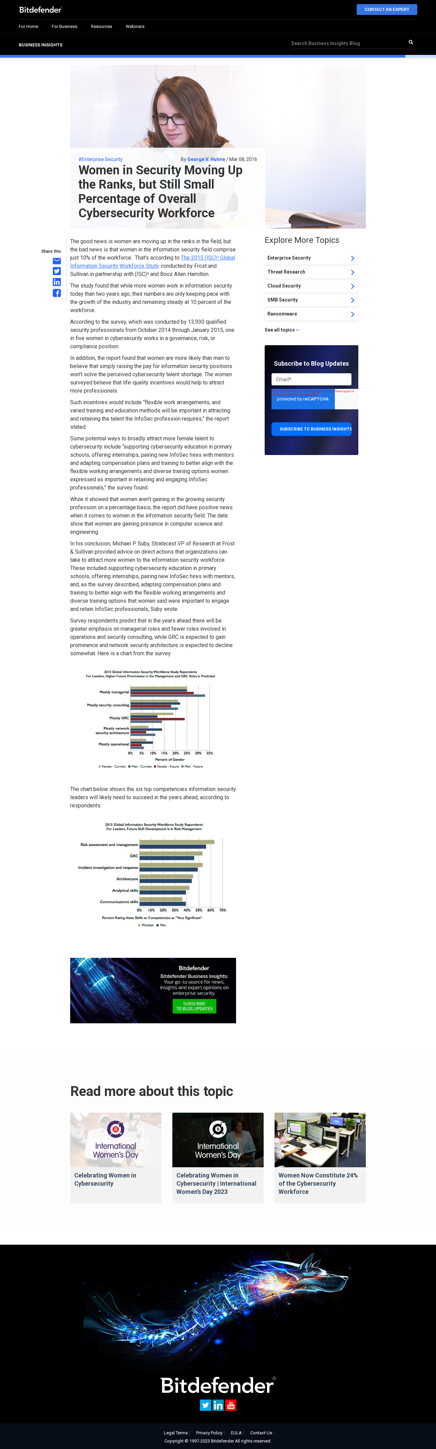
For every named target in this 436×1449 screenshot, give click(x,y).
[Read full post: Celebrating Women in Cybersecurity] (115, 1140)
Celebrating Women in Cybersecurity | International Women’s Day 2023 (216, 1183)
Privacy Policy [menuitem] (209, 1433)
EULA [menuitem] (236, 1433)
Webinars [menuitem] (135, 26)
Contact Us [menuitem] (261, 1433)
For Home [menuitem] (28, 26)
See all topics (280, 330)
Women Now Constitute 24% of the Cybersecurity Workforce (318, 1183)
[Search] (410, 41)
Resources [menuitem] (101, 26)
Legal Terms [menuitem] (176, 1433)
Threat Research (286, 272)
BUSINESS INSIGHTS (40, 44)
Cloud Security (284, 286)
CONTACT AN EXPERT (387, 9)
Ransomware (282, 314)
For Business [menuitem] (64, 26)
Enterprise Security (289, 258)
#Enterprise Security (100, 159)
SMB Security (282, 300)
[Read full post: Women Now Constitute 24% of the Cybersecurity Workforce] (320, 1140)
